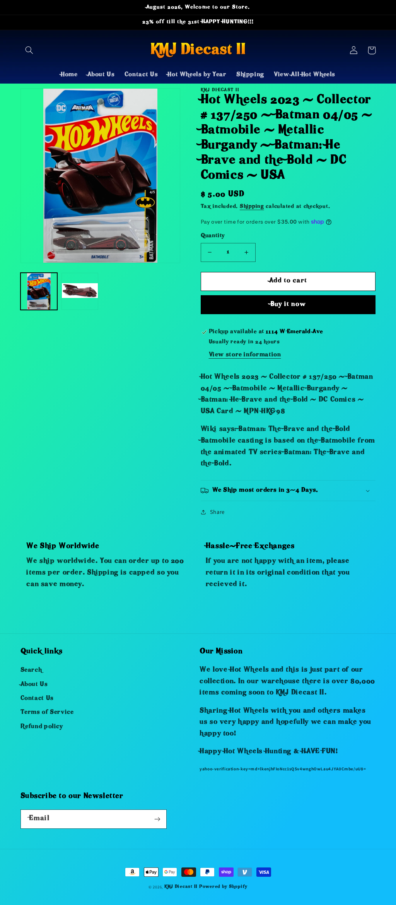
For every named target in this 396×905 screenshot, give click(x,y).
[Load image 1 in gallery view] (39, 291)
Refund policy (41, 727)
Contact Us (37, 698)
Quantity (213, 236)
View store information (245, 355)
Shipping (252, 207)
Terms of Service (47, 712)
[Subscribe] (157, 818)
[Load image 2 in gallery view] (80, 291)
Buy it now (288, 304)
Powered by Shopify (223, 887)
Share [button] (217, 511)
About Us (34, 684)
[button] (29, 50)
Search (31, 670)
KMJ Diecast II (181, 887)
